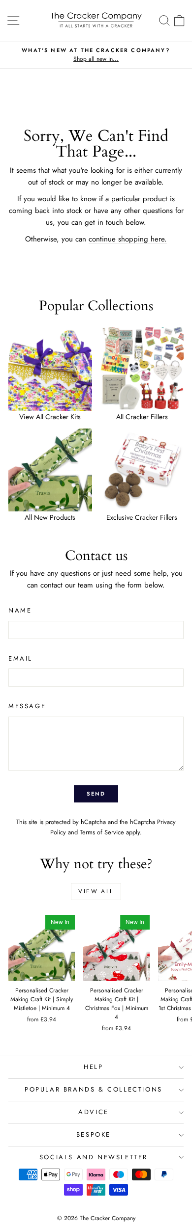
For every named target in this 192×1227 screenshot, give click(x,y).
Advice (93, 1112)
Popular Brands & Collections (93, 1089)
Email (20, 658)
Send (96, 794)
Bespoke (93, 1134)
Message (27, 706)
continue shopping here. (128, 239)
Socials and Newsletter (93, 1157)
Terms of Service (102, 832)
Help (93, 1066)
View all (95, 891)
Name (20, 610)
